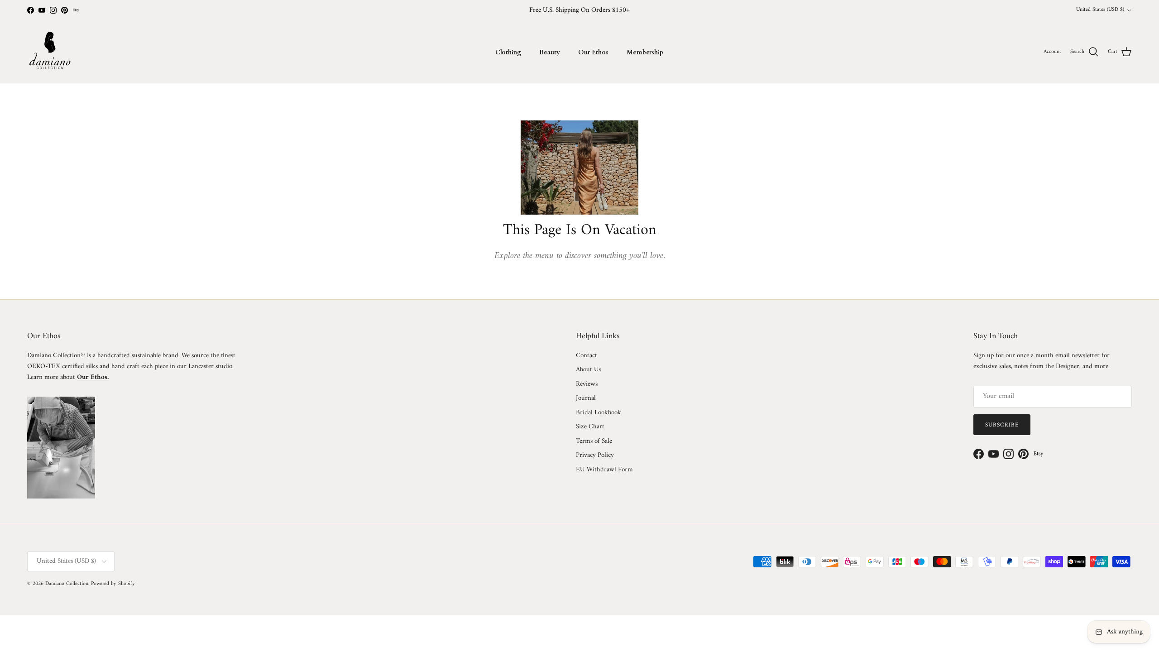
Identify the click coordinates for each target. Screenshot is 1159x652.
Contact (586, 356)
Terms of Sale (594, 441)
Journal (586, 398)
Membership (645, 52)
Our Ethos (593, 52)
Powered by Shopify (113, 584)
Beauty (549, 52)
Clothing (508, 52)
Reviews (587, 384)
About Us (588, 370)
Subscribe (1002, 425)
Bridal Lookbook (598, 413)
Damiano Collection (66, 584)
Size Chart (590, 427)
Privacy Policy (595, 455)
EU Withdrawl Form (604, 470)
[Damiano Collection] (49, 52)
